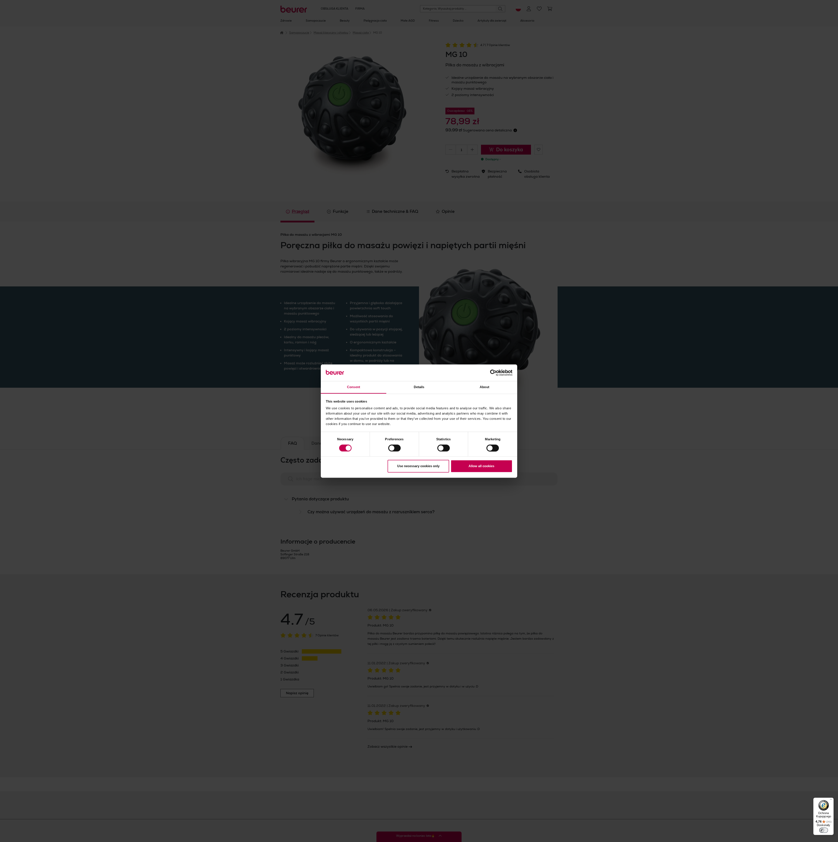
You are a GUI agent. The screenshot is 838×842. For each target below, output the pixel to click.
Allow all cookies (481, 466)
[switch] (394, 447)
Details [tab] (419, 387)
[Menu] (831, 800)
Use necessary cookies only (418, 466)
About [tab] (484, 387)
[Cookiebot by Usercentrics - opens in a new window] (493, 372)
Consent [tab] (353, 387)
